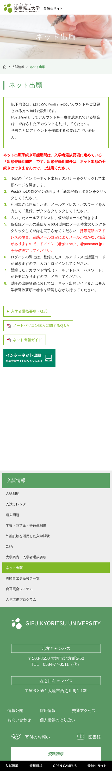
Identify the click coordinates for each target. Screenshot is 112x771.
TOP (4, 66)
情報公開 (15, 711)
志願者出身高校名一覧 (23, 578)
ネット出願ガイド (27, 340)
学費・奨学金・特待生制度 (26, 525)
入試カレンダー (17, 504)
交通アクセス (84, 711)
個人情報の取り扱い (57, 720)
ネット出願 (14, 568)
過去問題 (12, 515)
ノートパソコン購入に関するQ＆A (41, 325)
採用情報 (47, 711)
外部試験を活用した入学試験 (28, 536)
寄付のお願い (37, 737)
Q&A (9, 547)
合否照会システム (19, 589)
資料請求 (56, 754)
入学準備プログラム (21, 599)
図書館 (94, 737)
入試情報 (18, 67)
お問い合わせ (19, 720)
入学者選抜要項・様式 (29, 311)
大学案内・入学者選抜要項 (26, 557)
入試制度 (12, 494)
